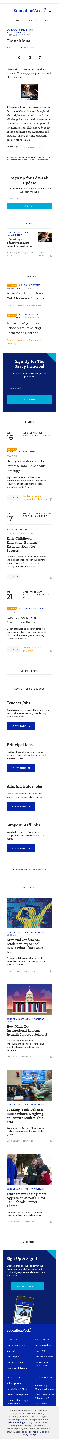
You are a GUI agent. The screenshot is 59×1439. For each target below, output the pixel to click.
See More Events (30, 671)
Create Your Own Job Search (28, 870)
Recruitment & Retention (22, 452)
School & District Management (20, 31)
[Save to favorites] (29, 58)
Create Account (29, 1286)
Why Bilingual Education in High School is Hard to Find (20, 243)
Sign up (29, 399)
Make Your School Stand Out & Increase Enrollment (27, 296)
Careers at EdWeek (17, 1368)
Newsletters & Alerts (17, 1389)
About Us (12, 1339)
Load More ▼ (29, 1242)
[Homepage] (30, 10)
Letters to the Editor (46, 1345)
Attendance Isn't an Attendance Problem (23, 620)
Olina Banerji (13, 1141)
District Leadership (32, 147)
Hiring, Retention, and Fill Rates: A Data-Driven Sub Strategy (26, 466)
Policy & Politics (34, 21)
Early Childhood (17, 529)
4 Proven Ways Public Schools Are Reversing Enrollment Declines (24, 328)
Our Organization (16, 1345)
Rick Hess (12, 1057)
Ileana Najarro (14, 252)
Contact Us (42, 1339)
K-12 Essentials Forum (20, 533)
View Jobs (20, 726)
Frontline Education (36, 499)
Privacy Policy (15, 1422)
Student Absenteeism (31, 608)
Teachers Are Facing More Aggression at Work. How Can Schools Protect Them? (26, 1200)
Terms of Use (36, 1432)
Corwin (29, 651)
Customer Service (44, 1356)
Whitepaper (31, 288)
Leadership (17, 21)
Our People (13, 1356)
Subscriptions (14, 1383)
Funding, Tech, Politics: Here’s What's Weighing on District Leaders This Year (25, 1116)
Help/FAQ (40, 1351)
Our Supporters (15, 1362)
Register (13, 497)
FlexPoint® (35, 305)
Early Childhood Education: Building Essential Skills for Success (22, 544)
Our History (13, 1351)
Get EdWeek (14, 1377)
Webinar (12, 456)
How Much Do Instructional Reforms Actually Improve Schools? (27, 1030)
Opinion (11, 935)
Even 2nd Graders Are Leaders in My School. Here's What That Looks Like (25, 946)
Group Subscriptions (17, 1394)
